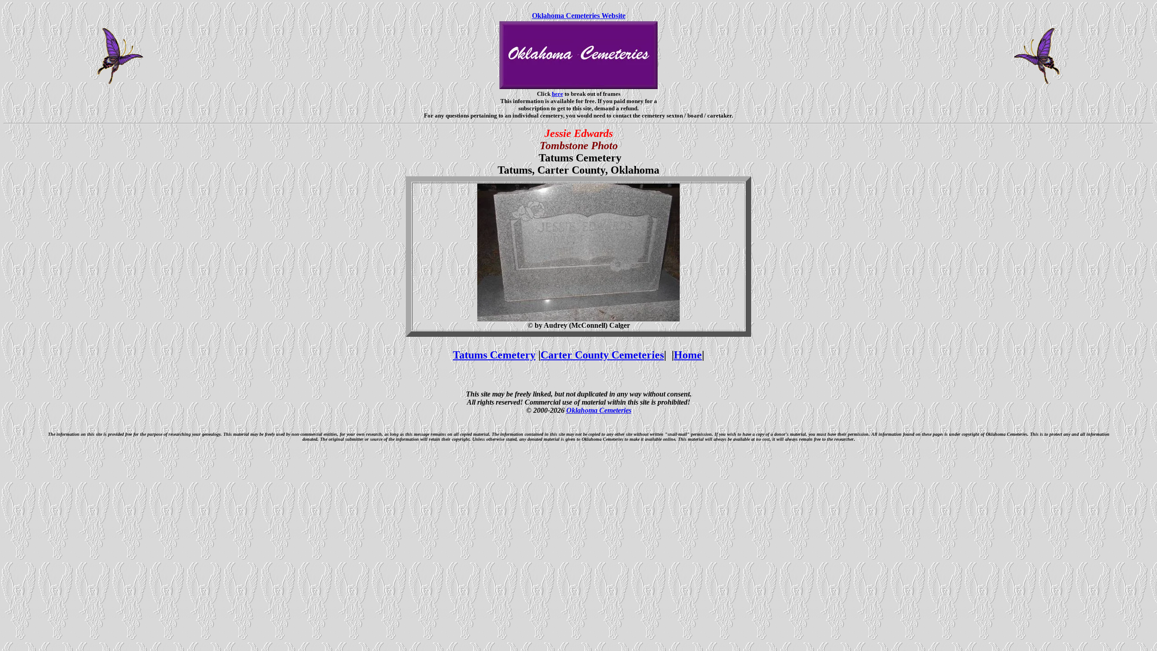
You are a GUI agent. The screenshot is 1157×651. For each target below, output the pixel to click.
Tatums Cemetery (494, 355)
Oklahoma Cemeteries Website (579, 15)
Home (688, 355)
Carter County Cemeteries (602, 355)
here (557, 93)
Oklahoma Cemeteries (598, 410)
